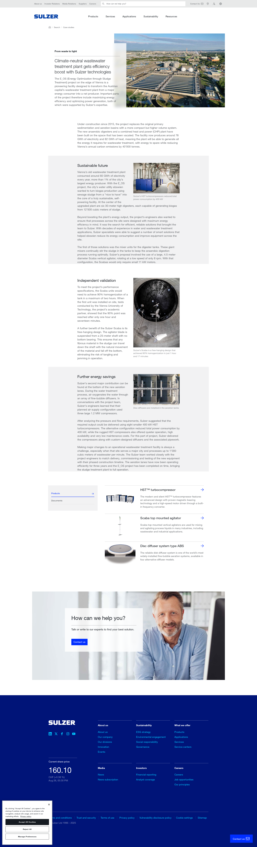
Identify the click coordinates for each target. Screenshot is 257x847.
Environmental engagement (151, 736)
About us (38, 4)
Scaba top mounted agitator (160, 518)
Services (110, 16)
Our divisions (105, 741)
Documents (56, 500)
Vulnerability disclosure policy (155, 817)
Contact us (79, 641)
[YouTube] (73, 734)
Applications (129, 16)
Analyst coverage (145, 779)
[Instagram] (67, 734)
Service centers (182, 746)
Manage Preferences (27, 836)
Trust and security (86, 817)
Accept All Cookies (27, 822)
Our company (105, 736)
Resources (171, 16)
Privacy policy (127, 817)
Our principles (182, 784)
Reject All (27, 829)
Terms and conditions (60, 817)
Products (93, 16)
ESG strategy (143, 731)
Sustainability (150, 16)
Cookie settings (184, 817)
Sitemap (202, 817)
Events (101, 751)
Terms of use (107, 817)
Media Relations (69, 4)
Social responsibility (147, 741)
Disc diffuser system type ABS (162, 546)
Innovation (103, 746)
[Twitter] (56, 734)
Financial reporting (146, 774)
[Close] (49, 804)
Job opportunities (183, 779)
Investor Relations (52, 4)
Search (57, 27)
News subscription (108, 779)
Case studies (68, 27)
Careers (92, 4)
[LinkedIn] (50, 734)
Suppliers (83, 4)
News (101, 774)
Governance (142, 746)
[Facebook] (62, 734)
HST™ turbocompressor (157, 490)
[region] (27, 823)
